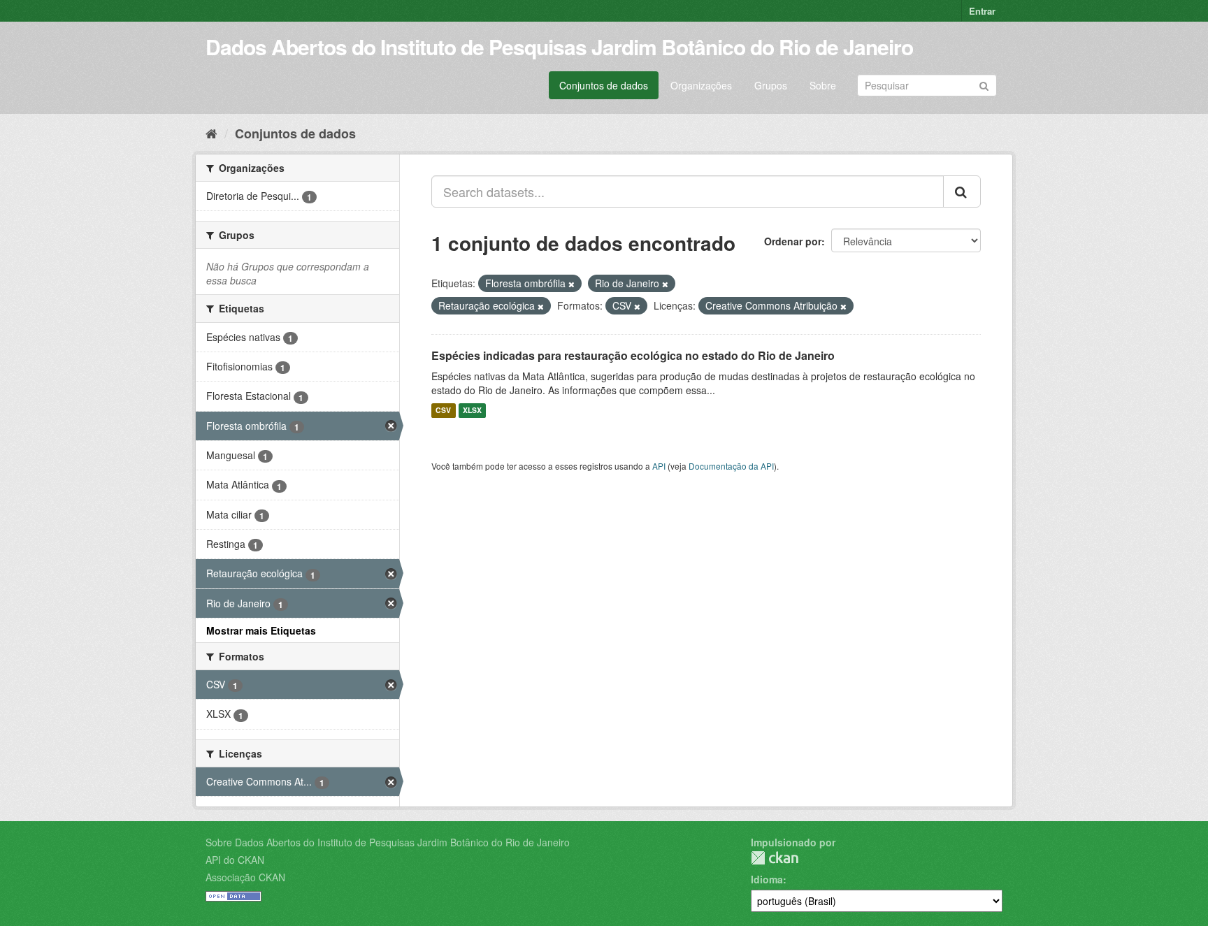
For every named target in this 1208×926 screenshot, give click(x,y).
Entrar (982, 10)
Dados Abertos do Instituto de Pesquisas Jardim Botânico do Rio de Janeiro (559, 46)
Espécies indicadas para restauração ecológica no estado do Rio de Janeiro (633, 355)
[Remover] (571, 283)
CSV (443, 410)
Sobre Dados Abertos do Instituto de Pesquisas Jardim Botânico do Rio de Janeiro (388, 842)
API (659, 466)
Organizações (701, 85)
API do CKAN (235, 860)
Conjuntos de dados (603, 85)
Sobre (823, 85)
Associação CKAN (245, 877)
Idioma (767, 879)
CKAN (774, 858)
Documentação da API (731, 466)
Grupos (770, 85)
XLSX (472, 410)
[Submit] (984, 84)
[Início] (211, 133)
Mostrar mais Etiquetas (261, 630)
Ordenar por (792, 241)
